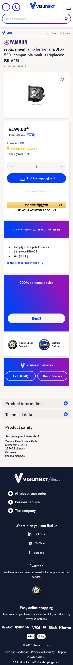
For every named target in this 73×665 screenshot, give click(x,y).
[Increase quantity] (62, 166)
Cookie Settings (36, 657)
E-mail (36, 318)
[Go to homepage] (36, 7)
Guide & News (52, 376)
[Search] (66, 19)
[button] (36, 206)
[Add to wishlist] (62, 79)
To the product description (23, 263)
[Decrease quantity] (11, 166)
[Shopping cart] (68, 7)
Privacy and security (43, 652)
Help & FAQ (20, 376)
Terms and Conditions (15, 652)
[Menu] (6, 7)
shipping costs (51, 662)
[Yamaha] (36, 42)
